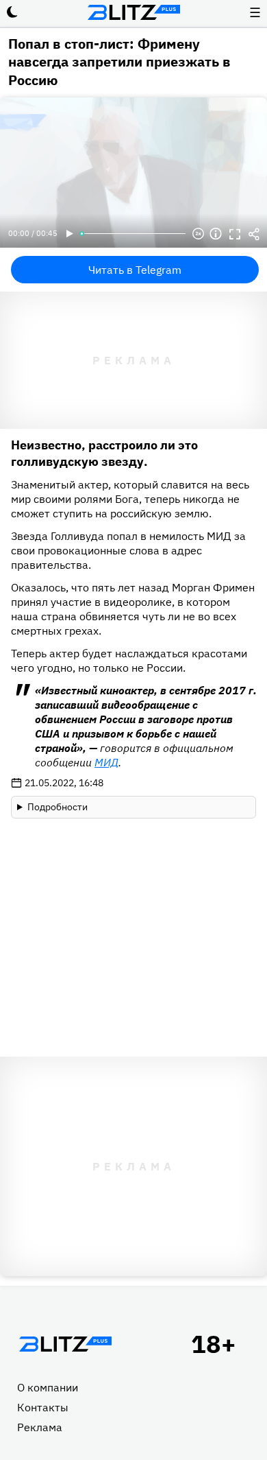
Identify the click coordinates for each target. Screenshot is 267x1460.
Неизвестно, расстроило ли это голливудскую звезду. (104, 453)
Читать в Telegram (134, 269)
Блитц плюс (133, 12)
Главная (65, 1344)
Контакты (42, 1407)
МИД (106, 762)
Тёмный (12, 12)
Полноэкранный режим (234, 234)
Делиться (254, 234)
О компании (47, 1387)
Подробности (57, 807)
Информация (215, 234)
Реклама (39, 1427)
